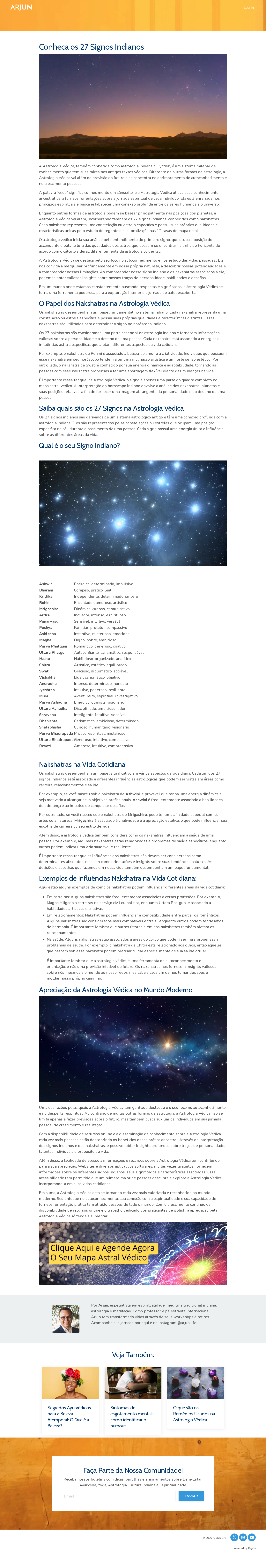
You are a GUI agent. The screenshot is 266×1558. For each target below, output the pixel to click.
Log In (249, 7)
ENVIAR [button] (191, 1496)
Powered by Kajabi (244, 1548)
